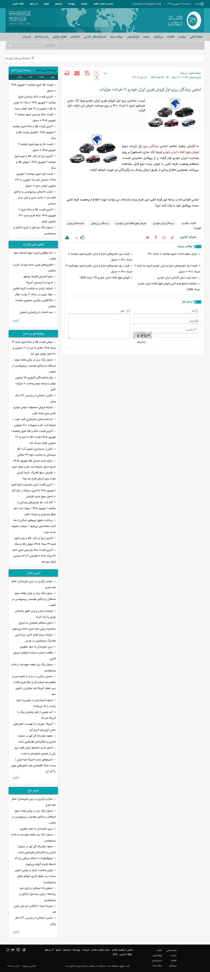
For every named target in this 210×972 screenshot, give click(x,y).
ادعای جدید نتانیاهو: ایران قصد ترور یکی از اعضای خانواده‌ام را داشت (35, 751)
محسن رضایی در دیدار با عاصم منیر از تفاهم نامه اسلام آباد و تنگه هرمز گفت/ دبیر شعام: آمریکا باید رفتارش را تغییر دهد (34, 685)
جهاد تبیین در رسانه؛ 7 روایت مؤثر (34, 294)
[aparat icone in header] (21, 30)
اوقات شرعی (18, 4)
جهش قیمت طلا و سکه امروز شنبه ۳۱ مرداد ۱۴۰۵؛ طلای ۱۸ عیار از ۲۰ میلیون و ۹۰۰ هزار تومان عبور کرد (34, 348)
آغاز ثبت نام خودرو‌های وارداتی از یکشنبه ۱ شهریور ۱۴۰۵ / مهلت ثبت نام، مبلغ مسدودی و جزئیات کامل (35, 508)
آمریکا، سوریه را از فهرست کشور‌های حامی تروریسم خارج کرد (35, 727)
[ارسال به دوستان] (77, 73)
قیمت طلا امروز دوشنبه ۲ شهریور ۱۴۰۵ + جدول (33, 88)
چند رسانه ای (42, 36)
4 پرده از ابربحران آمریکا (40, 282)
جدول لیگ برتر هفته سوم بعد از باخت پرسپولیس (33, 667)
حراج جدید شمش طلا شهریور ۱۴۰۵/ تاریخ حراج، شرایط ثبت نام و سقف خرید (33, 464)
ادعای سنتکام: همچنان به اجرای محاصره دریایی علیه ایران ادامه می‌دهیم (34, 626)
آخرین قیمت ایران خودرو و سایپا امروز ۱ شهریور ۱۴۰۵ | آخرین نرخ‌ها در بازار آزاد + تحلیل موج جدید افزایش (33, 490)
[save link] (87, 73)
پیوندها (71, 4)
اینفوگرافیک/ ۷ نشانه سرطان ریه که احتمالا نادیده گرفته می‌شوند (35, 861)
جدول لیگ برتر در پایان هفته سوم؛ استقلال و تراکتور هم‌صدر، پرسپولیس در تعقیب (34, 366)
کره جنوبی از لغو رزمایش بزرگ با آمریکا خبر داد (36, 715)
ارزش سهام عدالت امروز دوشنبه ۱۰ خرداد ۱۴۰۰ (173, 254)
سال (19, 77)
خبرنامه (84, 4)
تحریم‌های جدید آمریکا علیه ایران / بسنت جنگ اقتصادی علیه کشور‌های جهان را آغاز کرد (33, 765)
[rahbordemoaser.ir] (183, 20)
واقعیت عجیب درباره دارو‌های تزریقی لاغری (34, 655)
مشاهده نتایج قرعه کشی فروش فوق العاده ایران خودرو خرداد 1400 (169, 286)
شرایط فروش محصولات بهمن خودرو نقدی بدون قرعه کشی (35, 410)
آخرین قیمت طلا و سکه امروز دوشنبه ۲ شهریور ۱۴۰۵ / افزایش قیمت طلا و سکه (34, 132)
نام (193, 310)
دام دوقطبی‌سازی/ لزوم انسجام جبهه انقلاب (35, 256)
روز (52, 77)
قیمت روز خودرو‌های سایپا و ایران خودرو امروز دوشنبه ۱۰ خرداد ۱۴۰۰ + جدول (100, 257)
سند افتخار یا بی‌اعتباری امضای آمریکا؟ (38, 315)
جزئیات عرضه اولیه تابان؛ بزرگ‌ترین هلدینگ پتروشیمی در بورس (35, 638)
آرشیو (46, 4)
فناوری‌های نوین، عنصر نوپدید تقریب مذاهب (34, 268)
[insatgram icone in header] (8, 29)
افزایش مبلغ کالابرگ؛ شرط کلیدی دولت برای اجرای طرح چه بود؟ (36, 476)
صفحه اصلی (196, 36)
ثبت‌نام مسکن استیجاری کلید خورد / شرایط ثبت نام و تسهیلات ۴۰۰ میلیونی (34, 422)
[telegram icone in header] (28, 29)
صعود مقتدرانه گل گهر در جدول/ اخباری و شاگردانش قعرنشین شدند (36, 739)
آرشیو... (15, 320)
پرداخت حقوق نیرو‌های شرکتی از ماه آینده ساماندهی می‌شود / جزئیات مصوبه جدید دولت (34, 526)
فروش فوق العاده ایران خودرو (181, 152)
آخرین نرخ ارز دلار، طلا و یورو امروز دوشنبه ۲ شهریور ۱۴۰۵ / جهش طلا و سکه (35, 162)
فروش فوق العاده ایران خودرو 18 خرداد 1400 (104, 277)
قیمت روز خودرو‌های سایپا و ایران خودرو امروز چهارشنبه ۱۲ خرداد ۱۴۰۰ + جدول (99, 269)
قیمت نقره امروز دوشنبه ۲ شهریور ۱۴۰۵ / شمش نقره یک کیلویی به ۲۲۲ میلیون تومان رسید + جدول (35, 180)
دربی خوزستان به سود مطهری (37, 647)
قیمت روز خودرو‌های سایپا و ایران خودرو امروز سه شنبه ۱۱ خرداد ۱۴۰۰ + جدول (167, 269)
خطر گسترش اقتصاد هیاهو (39, 276)
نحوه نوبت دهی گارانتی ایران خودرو (178, 277)
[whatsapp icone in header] (164, 237)
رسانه (183, 73)
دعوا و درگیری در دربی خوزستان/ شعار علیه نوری (33, 584)
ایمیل (191, 320)
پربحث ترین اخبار (21, 70)
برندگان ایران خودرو (163, 223)
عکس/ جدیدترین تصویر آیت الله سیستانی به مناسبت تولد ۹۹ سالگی (36, 452)
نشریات (26, 36)
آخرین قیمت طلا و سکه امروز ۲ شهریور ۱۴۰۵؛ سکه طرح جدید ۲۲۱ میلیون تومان (37, 215)
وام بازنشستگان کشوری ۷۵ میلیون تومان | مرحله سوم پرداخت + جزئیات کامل (35, 383)
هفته (41, 77)
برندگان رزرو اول (148, 146)
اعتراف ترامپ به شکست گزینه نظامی (33, 288)
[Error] (66, 238)
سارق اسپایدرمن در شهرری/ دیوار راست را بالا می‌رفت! (36, 703)
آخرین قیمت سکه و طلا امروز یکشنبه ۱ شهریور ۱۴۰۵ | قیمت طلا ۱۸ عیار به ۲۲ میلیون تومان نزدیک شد (33, 437)
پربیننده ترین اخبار (45, 70)
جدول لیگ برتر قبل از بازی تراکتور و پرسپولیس (34, 230)
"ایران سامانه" (14, 966)
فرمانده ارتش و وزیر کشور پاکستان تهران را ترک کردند (35, 614)
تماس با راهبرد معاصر (103, 4)
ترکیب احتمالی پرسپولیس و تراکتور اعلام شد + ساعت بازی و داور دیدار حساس (35, 198)
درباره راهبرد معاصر (100, 950)
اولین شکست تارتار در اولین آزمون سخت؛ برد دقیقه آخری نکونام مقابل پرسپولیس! (35, 876)
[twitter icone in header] (14, 29)
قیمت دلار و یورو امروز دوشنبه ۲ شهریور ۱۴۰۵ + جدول (37, 147)
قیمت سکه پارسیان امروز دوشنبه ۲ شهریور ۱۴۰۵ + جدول (35, 117)
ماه (30, 77)
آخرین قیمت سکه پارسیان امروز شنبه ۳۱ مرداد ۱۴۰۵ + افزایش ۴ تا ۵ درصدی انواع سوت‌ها (34, 556)
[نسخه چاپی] (66, 73)
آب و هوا (34, 4)
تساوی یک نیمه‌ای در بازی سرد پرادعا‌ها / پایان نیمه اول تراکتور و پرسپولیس (37, 894)
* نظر (123, 310)
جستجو (58, 4)
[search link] (9, 45)
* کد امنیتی (191, 329)
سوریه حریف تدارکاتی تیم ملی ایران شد (35, 909)
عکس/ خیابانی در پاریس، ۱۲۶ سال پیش (35, 398)
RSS (115, 954)
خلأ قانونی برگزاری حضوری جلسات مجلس (35, 303)
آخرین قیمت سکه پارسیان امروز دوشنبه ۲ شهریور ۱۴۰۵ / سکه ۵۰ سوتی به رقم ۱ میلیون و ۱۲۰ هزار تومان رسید (34, 102)
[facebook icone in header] (156, 237)
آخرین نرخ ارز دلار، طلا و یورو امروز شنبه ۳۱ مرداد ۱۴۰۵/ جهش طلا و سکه (35, 541)
